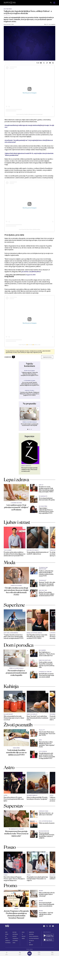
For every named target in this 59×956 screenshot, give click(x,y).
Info (6, 932)
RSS (30, 942)
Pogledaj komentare (47, 357)
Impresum (31, 934)
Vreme (23, 938)
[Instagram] (50, 926)
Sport (6, 934)
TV (22, 934)
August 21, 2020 (30, 275)
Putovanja (8, 942)
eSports (14, 936)
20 (13, 357)
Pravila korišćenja (33, 936)
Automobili (15, 940)
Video (23, 932)
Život (6, 938)
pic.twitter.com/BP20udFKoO (31, 272)
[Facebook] (44, 926)
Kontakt (31, 944)
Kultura (14, 932)
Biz (6, 936)
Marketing (31, 932)
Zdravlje (7, 940)
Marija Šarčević (26, 465)
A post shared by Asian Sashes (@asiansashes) (29, 229)
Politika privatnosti (34, 938)
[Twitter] (47, 926)
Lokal (14, 942)
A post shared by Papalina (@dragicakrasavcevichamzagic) (29, 114)
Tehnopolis (15, 938)
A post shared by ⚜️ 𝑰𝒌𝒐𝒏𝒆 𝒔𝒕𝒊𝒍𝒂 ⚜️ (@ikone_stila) (29, 344)
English (23, 936)
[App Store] (48, 939)
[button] (28, 429)
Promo (16, 908)
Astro (5, 795)
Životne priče (8, 9)
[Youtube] (53, 926)
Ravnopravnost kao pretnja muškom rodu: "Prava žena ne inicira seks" (29, 469)
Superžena (15, 934)
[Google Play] (48, 935)
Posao (6, 875)
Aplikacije (31, 940)
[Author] (29, 452)
